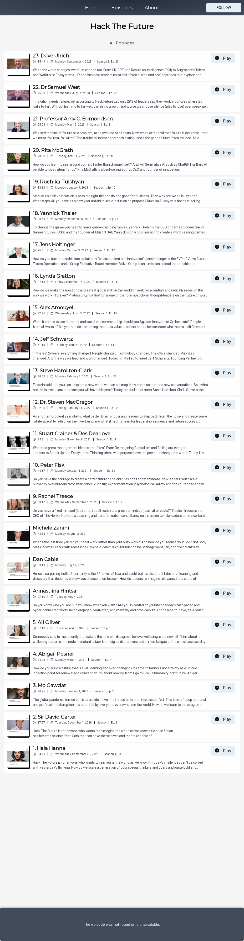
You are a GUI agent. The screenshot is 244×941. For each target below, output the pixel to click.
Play (227, 58)
